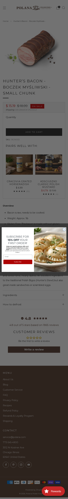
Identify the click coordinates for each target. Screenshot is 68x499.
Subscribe (18, 262)
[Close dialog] (64, 229)
